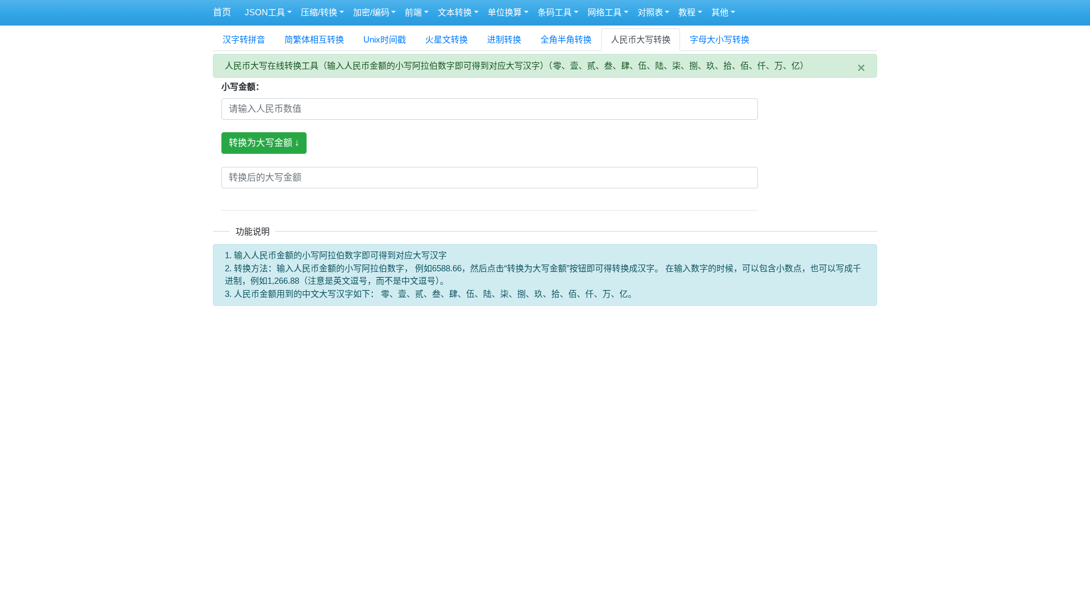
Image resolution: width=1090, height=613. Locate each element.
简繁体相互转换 (314, 39)
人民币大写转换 (640, 39)
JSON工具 (265, 12)
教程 (686, 12)
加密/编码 (371, 12)
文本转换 (455, 12)
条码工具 (555, 12)
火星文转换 (446, 39)
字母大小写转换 (719, 39)
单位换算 (505, 12)
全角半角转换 (566, 39)
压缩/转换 (319, 12)
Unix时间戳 (384, 39)
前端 (413, 12)
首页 (222, 12)
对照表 (650, 12)
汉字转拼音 (244, 39)
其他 (719, 12)
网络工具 (605, 12)
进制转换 (504, 39)
